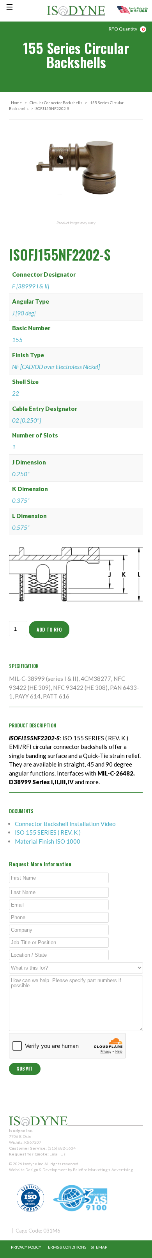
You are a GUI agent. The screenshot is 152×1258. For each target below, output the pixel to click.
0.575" (21, 527)
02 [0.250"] (26, 420)
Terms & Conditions (66, 1247)
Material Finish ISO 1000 (47, 841)
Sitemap (99, 1247)
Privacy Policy (26, 1247)
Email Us (57, 1154)
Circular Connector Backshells (56, 102)
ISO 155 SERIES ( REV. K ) (48, 832)
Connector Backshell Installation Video (65, 823)
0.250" (21, 473)
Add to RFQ (49, 629)
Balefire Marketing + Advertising (103, 1169)
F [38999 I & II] (30, 286)
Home (16, 102)
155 (17, 339)
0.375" (21, 500)
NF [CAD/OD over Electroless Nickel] (56, 366)
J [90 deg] (23, 313)
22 (15, 393)
